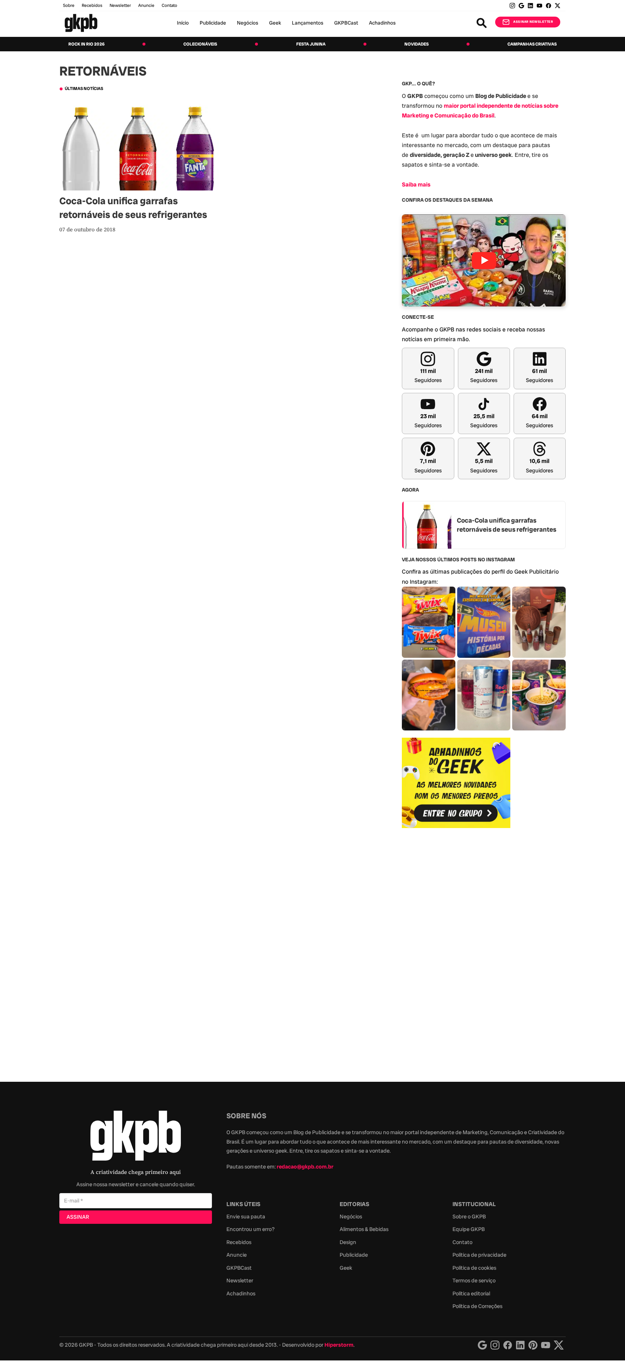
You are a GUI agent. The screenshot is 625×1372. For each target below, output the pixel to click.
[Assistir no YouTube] (484, 260)
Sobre (69, 5)
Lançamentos (307, 23)
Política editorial (471, 1293)
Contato (462, 1242)
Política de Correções (477, 1306)
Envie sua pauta (245, 1216)
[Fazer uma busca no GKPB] (481, 23)
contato (169, 5)
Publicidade (213, 23)
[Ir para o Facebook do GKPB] (548, 5)
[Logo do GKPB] (135, 1137)
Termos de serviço (474, 1280)
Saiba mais (416, 184)
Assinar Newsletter (533, 22)
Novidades (416, 44)
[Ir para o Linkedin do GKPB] (530, 5)
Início (183, 23)
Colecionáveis (200, 44)
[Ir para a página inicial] (81, 23)
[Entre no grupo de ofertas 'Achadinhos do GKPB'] (456, 783)
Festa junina (311, 44)
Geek (275, 23)
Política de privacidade (479, 1255)
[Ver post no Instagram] (428, 622)
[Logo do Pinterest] (533, 1345)
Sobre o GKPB (469, 1216)
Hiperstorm (338, 1345)
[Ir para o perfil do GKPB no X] (557, 5)
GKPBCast (346, 23)
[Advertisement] (456, 951)
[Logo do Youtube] (545, 1345)
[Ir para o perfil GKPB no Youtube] (539, 5)
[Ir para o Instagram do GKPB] (512, 5)
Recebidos (92, 5)
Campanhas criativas (532, 44)
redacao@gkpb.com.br (305, 1166)
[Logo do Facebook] (507, 1345)
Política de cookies (474, 1268)
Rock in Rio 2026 (86, 44)
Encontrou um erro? (250, 1229)
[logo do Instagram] (482, 1345)
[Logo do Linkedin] (520, 1345)
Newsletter (120, 5)
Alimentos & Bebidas (364, 1229)
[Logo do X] (559, 1345)
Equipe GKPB (468, 1229)
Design (348, 1242)
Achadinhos (382, 23)
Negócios (247, 23)
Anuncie (146, 5)
